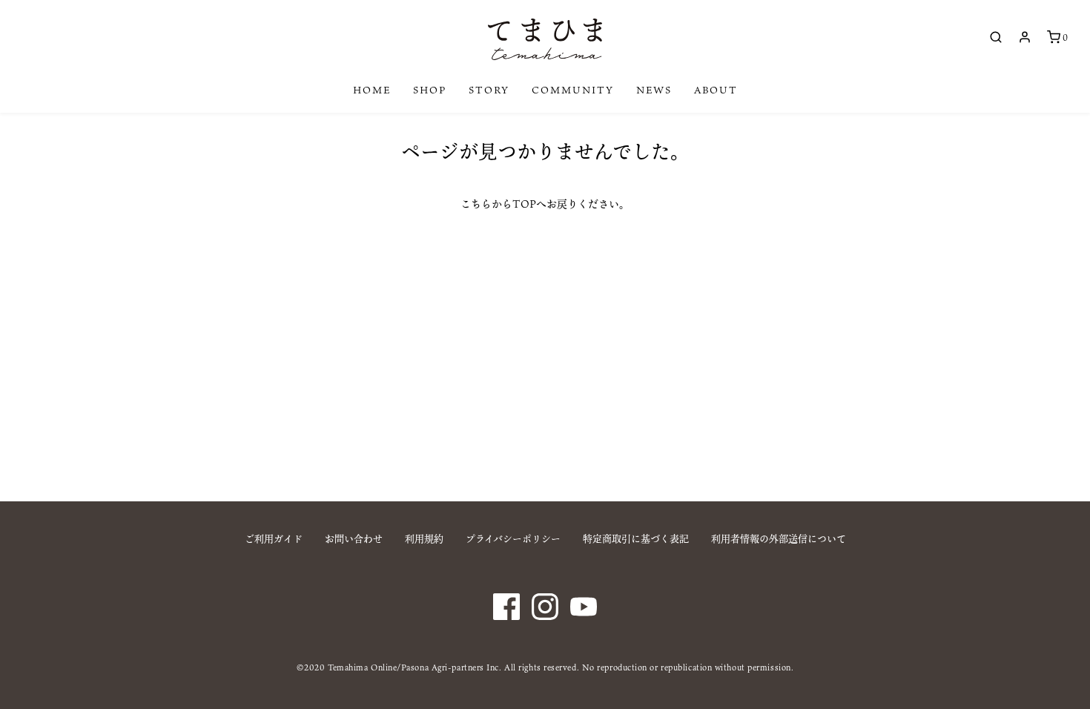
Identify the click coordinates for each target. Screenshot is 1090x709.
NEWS (654, 89)
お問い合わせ (354, 538)
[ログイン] (1025, 37)
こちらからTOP (498, 203)
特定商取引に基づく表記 (636, 538)
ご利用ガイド (274, 538)
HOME (372, 89)
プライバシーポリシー (513, 538)
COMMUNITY (573, 89)
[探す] (996, 37)
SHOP (429, 89)
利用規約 (424, 538)
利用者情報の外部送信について (778, 538)
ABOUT (716, 89)
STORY (489, 89)
